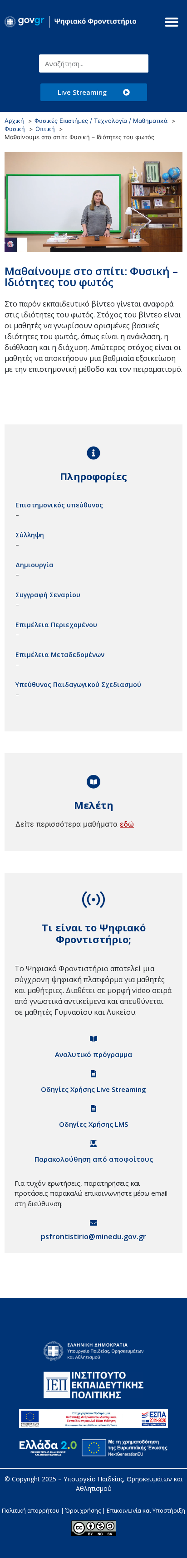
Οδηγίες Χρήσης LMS (93, 1124)
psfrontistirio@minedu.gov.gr (93, 1237)
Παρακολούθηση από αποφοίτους (93, 1159)
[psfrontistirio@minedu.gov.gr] (93, 1223)
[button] (171, 22)
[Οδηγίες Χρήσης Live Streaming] (93, 1073)
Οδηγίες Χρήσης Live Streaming (93, 1089)
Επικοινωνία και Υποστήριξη (146, 1510)
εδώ (127, 823)
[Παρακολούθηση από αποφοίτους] (93, 1143)
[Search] (139, 63)
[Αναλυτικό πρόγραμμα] (93, 1038)
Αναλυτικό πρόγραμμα (93, 1054)
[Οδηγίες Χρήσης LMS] (93, 1108)
